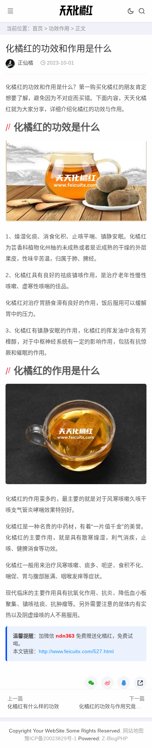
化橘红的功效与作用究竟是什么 (115, 706)
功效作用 (59, 28)
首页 (37, 28)
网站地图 (133, 731)
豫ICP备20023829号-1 (50, 738)
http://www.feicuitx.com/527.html (76, 651)
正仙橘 (25, 63)
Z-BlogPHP (115, 738)
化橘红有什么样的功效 (33, 706)
